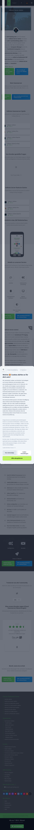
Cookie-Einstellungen (24, 452)
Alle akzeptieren (17, 458)
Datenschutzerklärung (8, 414)
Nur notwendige (9, 452)
